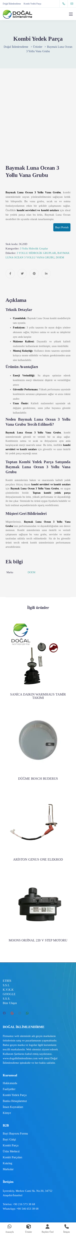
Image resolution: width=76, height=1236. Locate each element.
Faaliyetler (9, 1089)
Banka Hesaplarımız (15, 1101)
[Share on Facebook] (10, 273)
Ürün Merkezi (11, 1151)
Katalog (7, 1163)
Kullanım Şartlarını (14, 1053)
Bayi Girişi (9, 1139)
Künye (7, 1112)
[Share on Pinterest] (34, 273)
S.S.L (6, 985)
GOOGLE (9, 994)
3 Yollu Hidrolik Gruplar (34, 248)
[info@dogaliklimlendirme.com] (74, 3)
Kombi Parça (10, 1145)
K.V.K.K (8, 989)
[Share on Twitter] (22, 273)
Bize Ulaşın (10, 1003)
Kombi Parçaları (12, 1157)
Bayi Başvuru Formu (15, 1133)
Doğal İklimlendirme (12, 3)
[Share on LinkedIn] (46, 273)
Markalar (8, 1169)
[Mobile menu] (71, 14)
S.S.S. (6, 998)
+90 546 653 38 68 (27, 1208)
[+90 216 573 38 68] (64, 3)
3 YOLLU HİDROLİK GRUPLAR (36, 252)
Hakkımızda (10, 1083)
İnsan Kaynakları (13, 1106)
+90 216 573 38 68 (24, 1204)
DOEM (60, 257)
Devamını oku (38, 673)
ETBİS (7, 980)
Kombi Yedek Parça (32, 3)
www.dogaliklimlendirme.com (20, 1058)
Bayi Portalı (62, 227)
